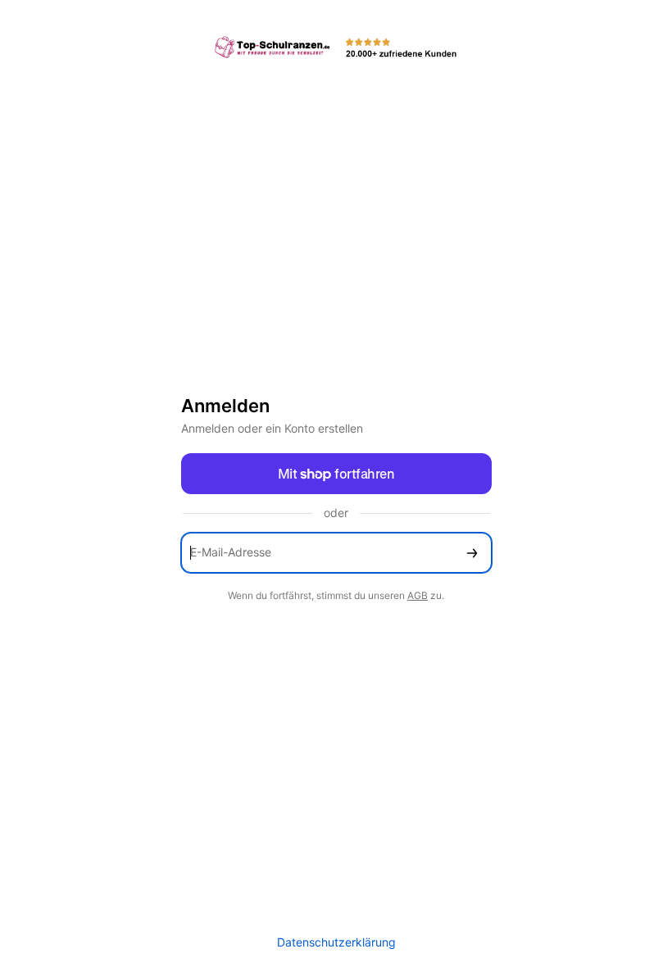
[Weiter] (472, 552)
